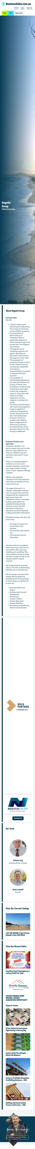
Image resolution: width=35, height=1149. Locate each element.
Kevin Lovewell (18, 890)
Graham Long (18, 861)
